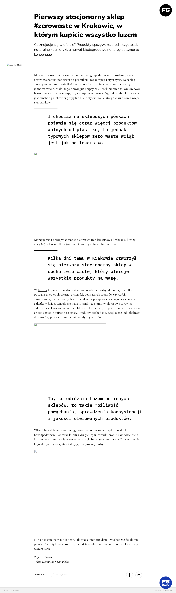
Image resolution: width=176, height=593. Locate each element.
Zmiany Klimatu (41, 575)
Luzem (42, 290)
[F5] (166, 10)
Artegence (167, 590)
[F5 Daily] (166, 582)
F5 (23, 590)
